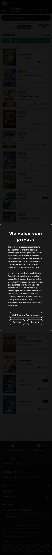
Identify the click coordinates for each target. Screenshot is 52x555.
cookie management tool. (28, 267)
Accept (35, 322)
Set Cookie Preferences (26, 315)
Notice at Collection (16, 261)
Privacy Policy (32, 258)
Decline (17, 322)
